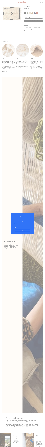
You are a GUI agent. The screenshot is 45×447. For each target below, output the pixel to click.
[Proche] (32, 214)
